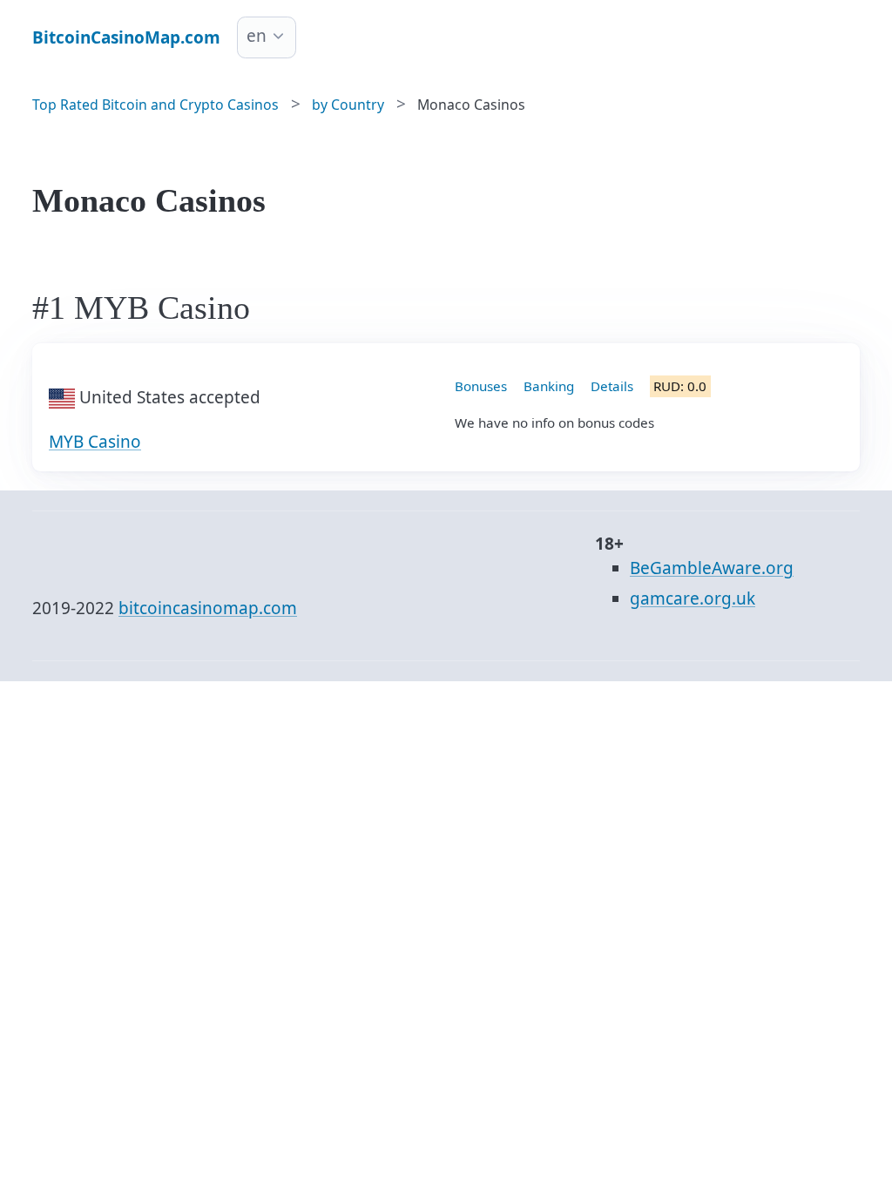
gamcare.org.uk (692, 598)
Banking (549, 386)
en (257, 35)
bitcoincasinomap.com (207, 608)
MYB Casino (95, 441)
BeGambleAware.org (712, 568)
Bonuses (481, 386)
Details (612, 386)
